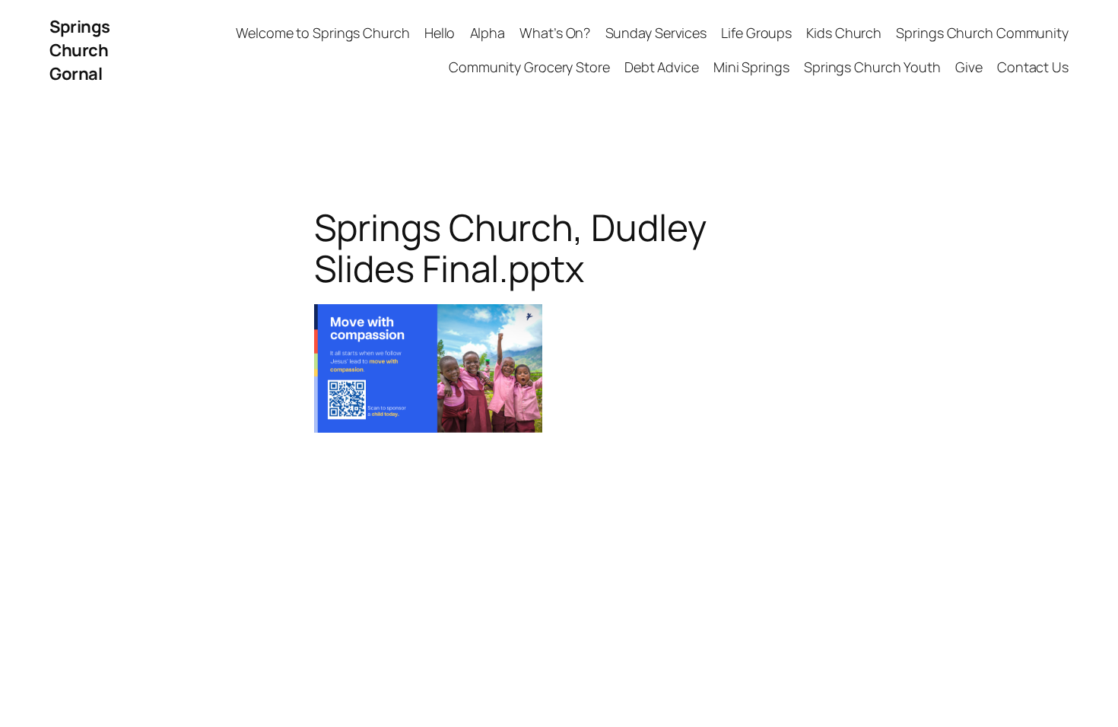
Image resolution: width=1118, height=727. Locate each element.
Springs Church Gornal (79, 50)
